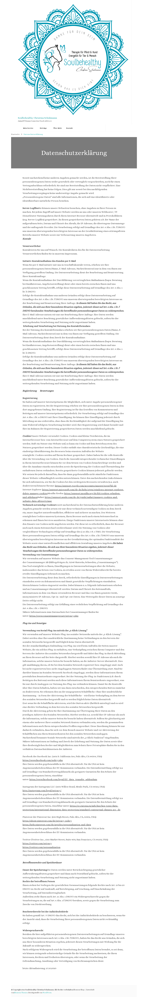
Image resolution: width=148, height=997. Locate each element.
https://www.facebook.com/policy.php (43, 760)
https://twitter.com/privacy (37, 843)
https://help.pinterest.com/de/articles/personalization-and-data (57, 824)
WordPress (47, 993)
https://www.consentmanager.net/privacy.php (53, 616)
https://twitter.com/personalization (41, 847)
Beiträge (43, 128)
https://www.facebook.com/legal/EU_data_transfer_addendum (63, 779)
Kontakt (69, 128)
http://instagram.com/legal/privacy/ (42, 790)
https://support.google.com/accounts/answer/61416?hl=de (86, 485)
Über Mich (57, 128)
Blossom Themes (21, 993)
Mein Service (28, 128)
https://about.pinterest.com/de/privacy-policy (47, 820)
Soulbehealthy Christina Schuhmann (37, 118)
